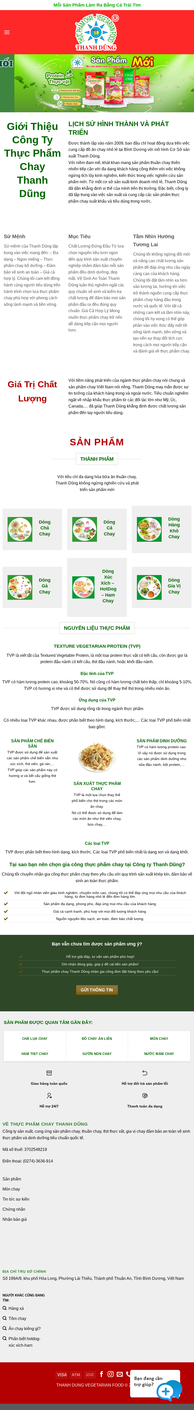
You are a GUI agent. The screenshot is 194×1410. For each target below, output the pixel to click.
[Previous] (10, 83)
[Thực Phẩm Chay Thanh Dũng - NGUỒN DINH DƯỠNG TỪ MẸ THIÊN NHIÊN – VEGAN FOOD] (97, 32)
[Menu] (7, 32)
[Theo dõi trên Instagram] (111, 1374)
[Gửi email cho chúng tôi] (120, 1374)
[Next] (183, 83)
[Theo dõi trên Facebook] (102, 1374)
